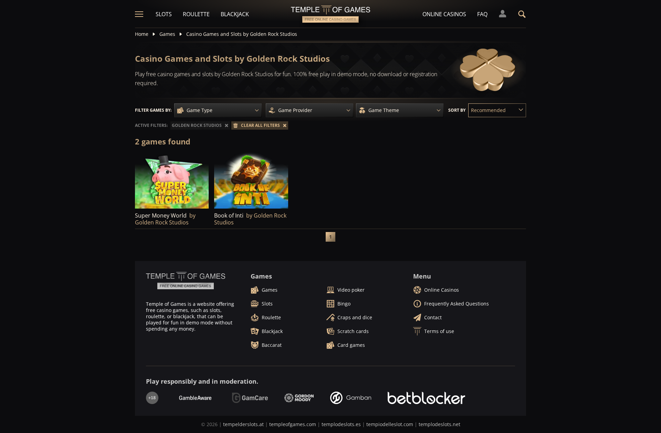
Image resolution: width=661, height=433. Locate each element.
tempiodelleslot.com (389, 424)
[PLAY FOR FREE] (172, 180)
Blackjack (235, 14)
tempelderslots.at (243, 424)
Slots (164, 14)
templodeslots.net (439, 424)
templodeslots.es (341, 424)
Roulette (196, 14)
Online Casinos (444, 14)
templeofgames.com (292, 424)
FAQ (482, 14)
